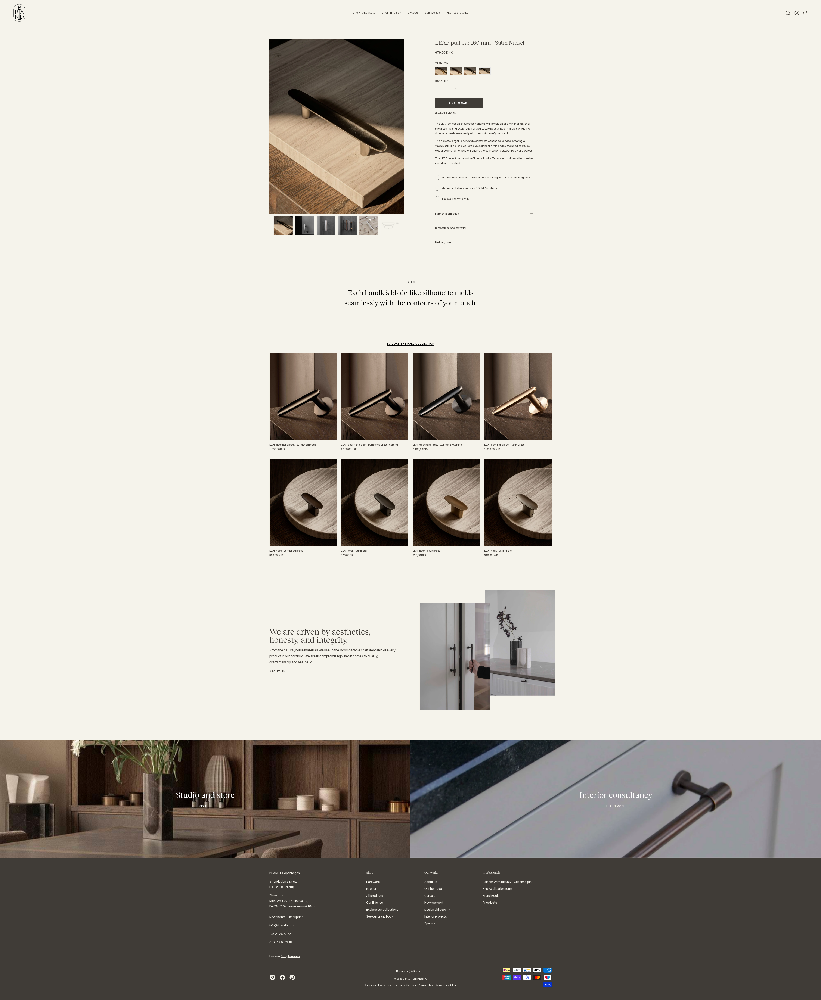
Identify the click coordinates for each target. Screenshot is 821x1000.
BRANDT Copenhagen (414, 978)
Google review (290, 956)
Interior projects (435, 916)
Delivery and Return (446, 985)
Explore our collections (382, 910)
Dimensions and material (450, 228)
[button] (787, 13)
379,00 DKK (276, 555)
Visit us (205, 806)
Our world (431, 872)
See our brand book (379, 916)
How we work (433, 902)
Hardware (373, 882)
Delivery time (443, 242)
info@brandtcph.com (284, 925)
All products (374, 896)
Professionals (491, 872)
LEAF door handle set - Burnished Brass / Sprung (369, 444)
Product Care (385, 985)
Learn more (615, 806)
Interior (371, 889)
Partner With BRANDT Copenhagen (507, 882)
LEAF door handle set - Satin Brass (504, 444)
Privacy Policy (425, 985)
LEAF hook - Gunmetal (354, 550)
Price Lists (490, 902)
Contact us (370, 985)
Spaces (429, 923)
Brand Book (491, 896)
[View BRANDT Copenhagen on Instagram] (272, 977)
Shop (369, 872)
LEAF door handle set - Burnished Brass (292, 444)
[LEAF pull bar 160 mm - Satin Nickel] (283, 225)
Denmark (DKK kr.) (408, 971)
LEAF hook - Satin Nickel (498, 550)
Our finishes (374, 902)
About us (277, 671)
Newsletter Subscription (286, 917)
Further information (447, 213)
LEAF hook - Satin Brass (426, 550)
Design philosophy (437, 910)
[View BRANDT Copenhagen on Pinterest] (292, 977)
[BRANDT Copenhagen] (19, 13)
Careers (430, 896)
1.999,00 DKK (277, 449)
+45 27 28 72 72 (280, 934)
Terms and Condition (405, 985)
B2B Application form (497, 889)
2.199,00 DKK (349, 449)
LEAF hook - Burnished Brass (286, 550)
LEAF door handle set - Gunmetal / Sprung (437, 444)
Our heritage (433, 889)
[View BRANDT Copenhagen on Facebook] (282, 977)
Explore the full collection (411, 343)
